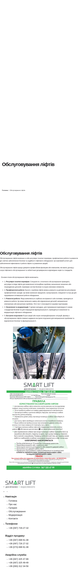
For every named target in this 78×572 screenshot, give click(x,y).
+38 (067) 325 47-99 (18, 559)
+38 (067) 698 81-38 (18, 540)
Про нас (13, 504)
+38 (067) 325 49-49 (18, 562)
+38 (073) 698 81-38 (18, 547)
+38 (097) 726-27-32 (19, 528)
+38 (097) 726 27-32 (18, 543)
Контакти (13, 518)
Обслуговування (17, 511)
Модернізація (15, 515)
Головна (13, 500)
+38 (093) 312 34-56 (18, 566)
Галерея (13, 508)
